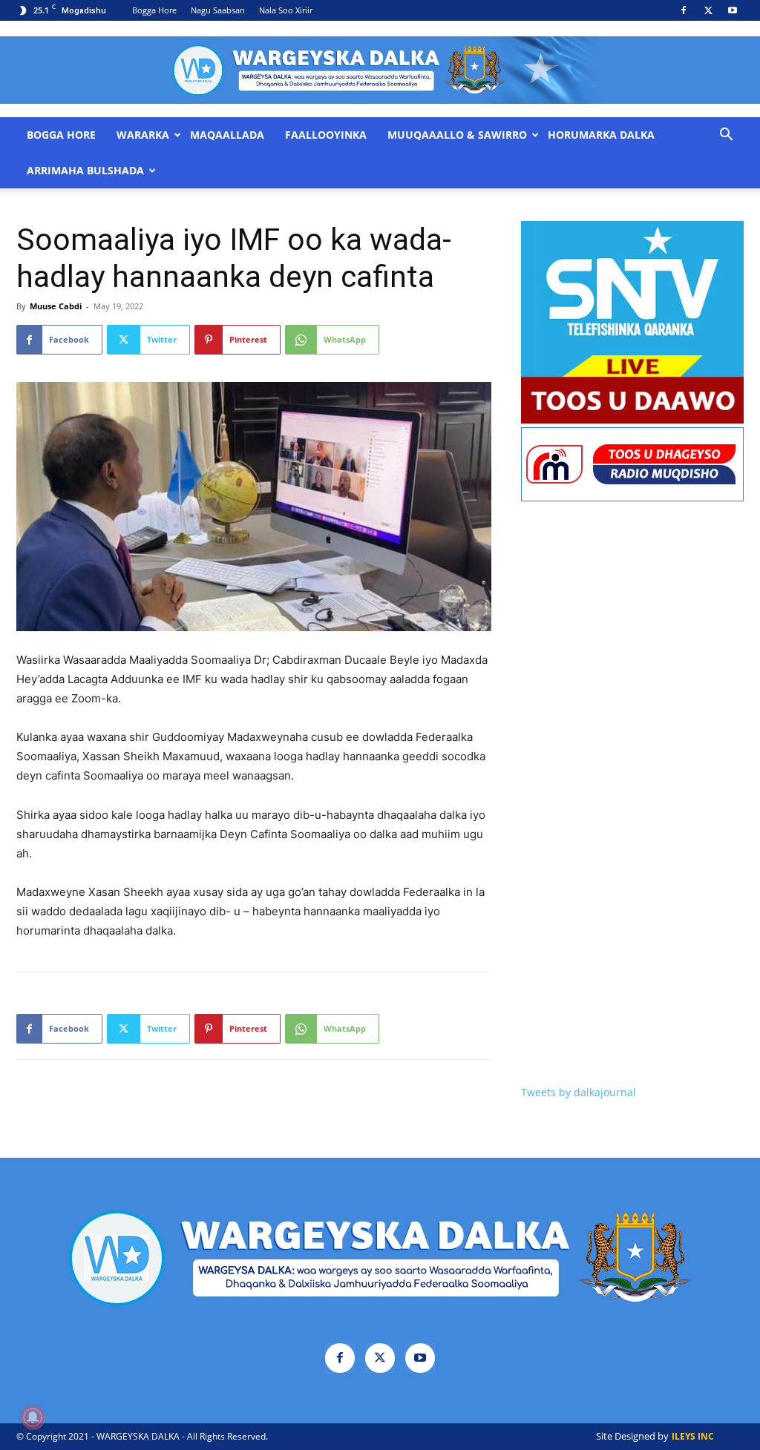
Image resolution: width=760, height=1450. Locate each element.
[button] (726, 136)
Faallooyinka (326, 135)
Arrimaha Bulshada (85, 170)
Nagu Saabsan (218, 10)
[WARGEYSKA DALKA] (380, 70)
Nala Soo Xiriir (285, 10)
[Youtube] (732, 10)
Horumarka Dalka (601, 135)
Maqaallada (227, 135)
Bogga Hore (154, 10)
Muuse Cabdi (56, 306)
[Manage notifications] (33, 1417)
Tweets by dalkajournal (578, 1092)
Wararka (143, 135)
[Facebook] (683, 10)
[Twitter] (708, 10)
